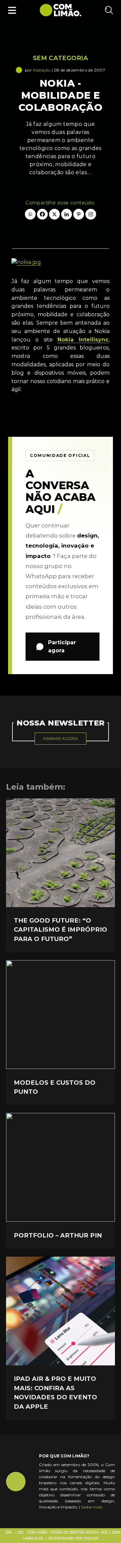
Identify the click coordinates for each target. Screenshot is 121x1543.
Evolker (90, 1539)
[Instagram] (90, 214)
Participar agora (62, 646)
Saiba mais (91, 1506)
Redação (41, 70)
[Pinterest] (78, 214)
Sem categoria (60, 58)
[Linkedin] (66, 214)
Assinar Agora (60, 738)
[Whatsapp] (30, 214)
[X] (54, 214)
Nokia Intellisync (83, 339)
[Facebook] (42, 214)
